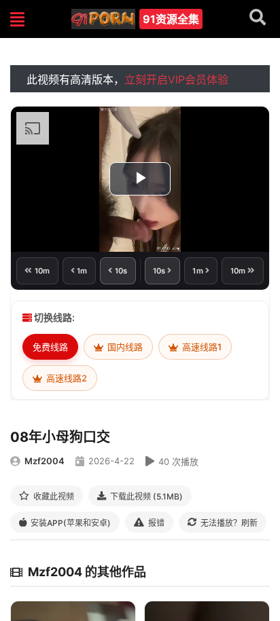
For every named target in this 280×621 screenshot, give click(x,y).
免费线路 (50, 346)
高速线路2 (65, 378)
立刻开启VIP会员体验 (176, 79)
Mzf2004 (44, 460)
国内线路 (124, 346)
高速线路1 (201, 346)
